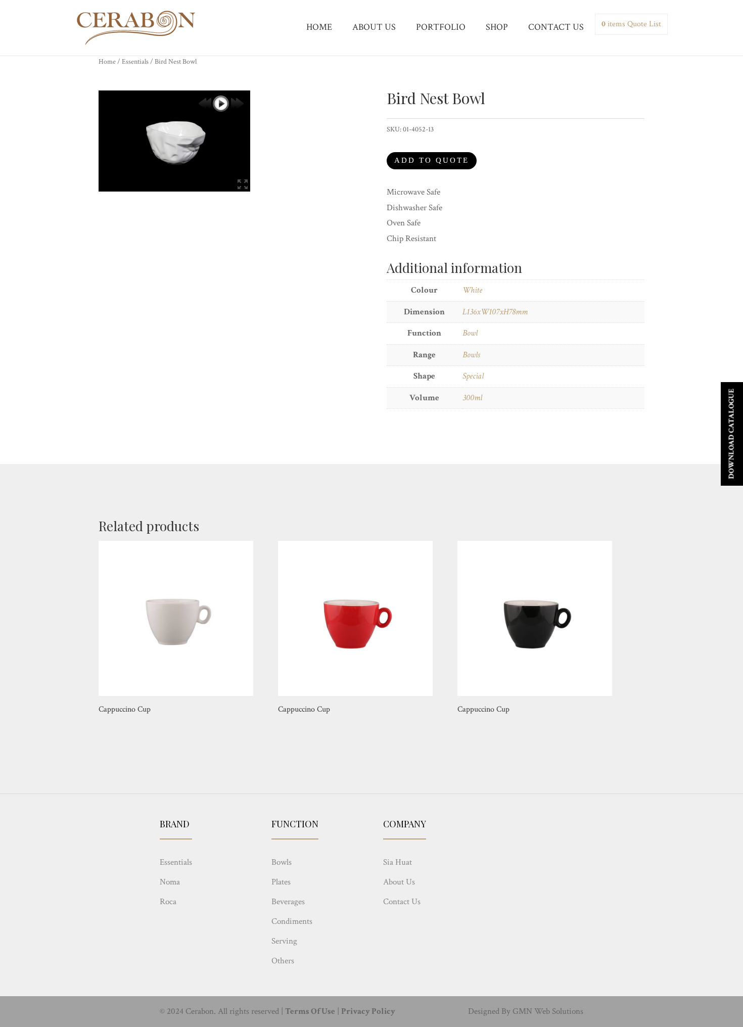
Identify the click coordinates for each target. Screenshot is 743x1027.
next (237, 104)
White (472, 290)
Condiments (291, 921)
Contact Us (402, 901)
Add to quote (431, 160)
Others (282, 960)
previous (205, 104)
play (221, 104)
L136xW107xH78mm (495, 311)
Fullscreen (243, 184)
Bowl (470, 333)
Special (473, 376)
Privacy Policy (368, 1011)
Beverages (288, 901)
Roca (168, 901)
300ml (472, 397)
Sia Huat (397, 862)
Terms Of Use (310, 1011)
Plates (281, 882)
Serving (284, 941)
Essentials (135, 61)
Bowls (471, 354)
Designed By (489, 1011)
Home (107, 61)
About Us (399, 882)
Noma (170, 882)
